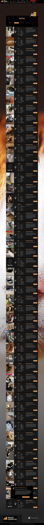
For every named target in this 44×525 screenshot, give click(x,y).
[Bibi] (10, 89)
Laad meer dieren (11, 510)
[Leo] (10, 225)
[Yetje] (10, 119)
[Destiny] (10, 337)
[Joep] (10, 407)
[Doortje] (10, 148)
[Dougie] (10, 129)
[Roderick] (10, 464)
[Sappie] (10, 455)
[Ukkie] (10, 138)
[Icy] (10, 157)
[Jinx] (10, 474)
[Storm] (10, 216)
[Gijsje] (10, 485)
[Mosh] (10, 397)
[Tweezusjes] (10, 367)
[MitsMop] (10, 167)
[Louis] (10, 252)
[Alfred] (10, 42)
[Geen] (10, 446)
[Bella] (10, 504)
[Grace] (10, 32)
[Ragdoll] (10, 357)
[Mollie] (10, 80)
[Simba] (10, 494)
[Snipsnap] (10, 207)
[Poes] (10, 327)
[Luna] (10, 271)
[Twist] (10, 416)
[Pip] (10, 51)
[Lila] (10, 70)
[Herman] (10, 299)
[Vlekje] (10, 262)
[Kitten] (10, 188)
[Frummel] (10, 281)
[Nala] (10, 109)
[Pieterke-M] (10, 308)
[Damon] (10, 387)
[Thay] (10, 348)
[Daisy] (10, 99)
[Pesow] (10, 426)
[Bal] (10, 178)
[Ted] (10, 436)
